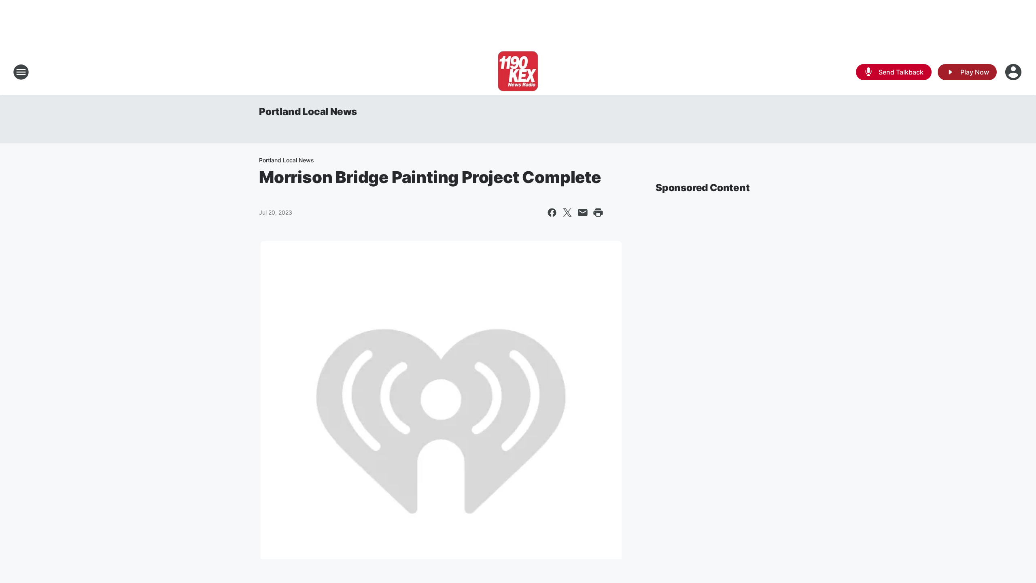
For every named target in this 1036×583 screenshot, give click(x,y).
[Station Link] (518, 72)
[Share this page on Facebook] (552, 212)
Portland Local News (308, 111)
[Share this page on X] (567, 212)
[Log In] (1014, 72)
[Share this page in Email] (582, 212)
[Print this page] (598, 212)
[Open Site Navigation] (21, 72)
